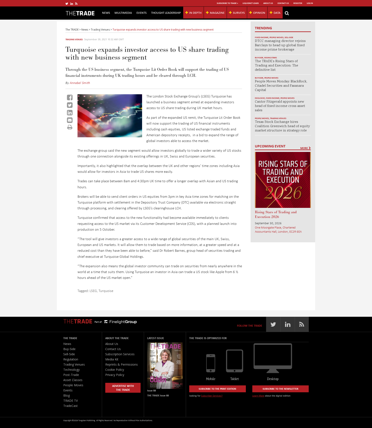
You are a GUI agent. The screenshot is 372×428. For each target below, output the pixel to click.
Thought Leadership (166, 12)
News (106, 12)
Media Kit (111, 359)
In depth (195, 12)
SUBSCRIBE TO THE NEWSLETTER (280, 388)
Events (141, 12)
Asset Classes (72, 380)
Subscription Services (120, 354)
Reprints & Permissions (121, 364)
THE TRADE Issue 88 (158, 395)
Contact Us (283, 3)
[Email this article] (70, 120)
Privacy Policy (114, 375)
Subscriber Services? (212, 395)
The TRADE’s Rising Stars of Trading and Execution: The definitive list (276, 66)
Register (297, 3)
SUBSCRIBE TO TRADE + (227, 3)
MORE (304, 148)
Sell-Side (289, 37)
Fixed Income (261, 37)
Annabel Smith (80, 82)
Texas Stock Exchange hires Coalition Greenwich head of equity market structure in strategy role (282, 126)
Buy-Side (259, 57)
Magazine (217, 12)
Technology (71, 370)
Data (277, 12)
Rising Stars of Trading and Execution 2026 (276, 214)
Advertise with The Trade (123, 388)
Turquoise (106, 290)
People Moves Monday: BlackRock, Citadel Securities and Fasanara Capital (281, 86)
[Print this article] (69, 127)
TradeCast (70, 406)
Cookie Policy (114, 370)
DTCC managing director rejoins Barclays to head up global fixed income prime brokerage (280, 45)
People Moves (277, 37)
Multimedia (123, 12)
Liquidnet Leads (251, 3)
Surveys (239, 12)
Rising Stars (270, 57)
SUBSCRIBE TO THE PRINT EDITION (217, 388)
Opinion (259, 12)
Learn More (258, 395)
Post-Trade (71, 375)
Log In (310, 3)
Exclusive (260, 98)
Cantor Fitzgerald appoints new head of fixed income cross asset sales (280, 106)
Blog (66, 395)
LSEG (93, 290)
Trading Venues (74, 39)
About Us (268, 3)
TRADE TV (70, 401)
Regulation (70, 359)
